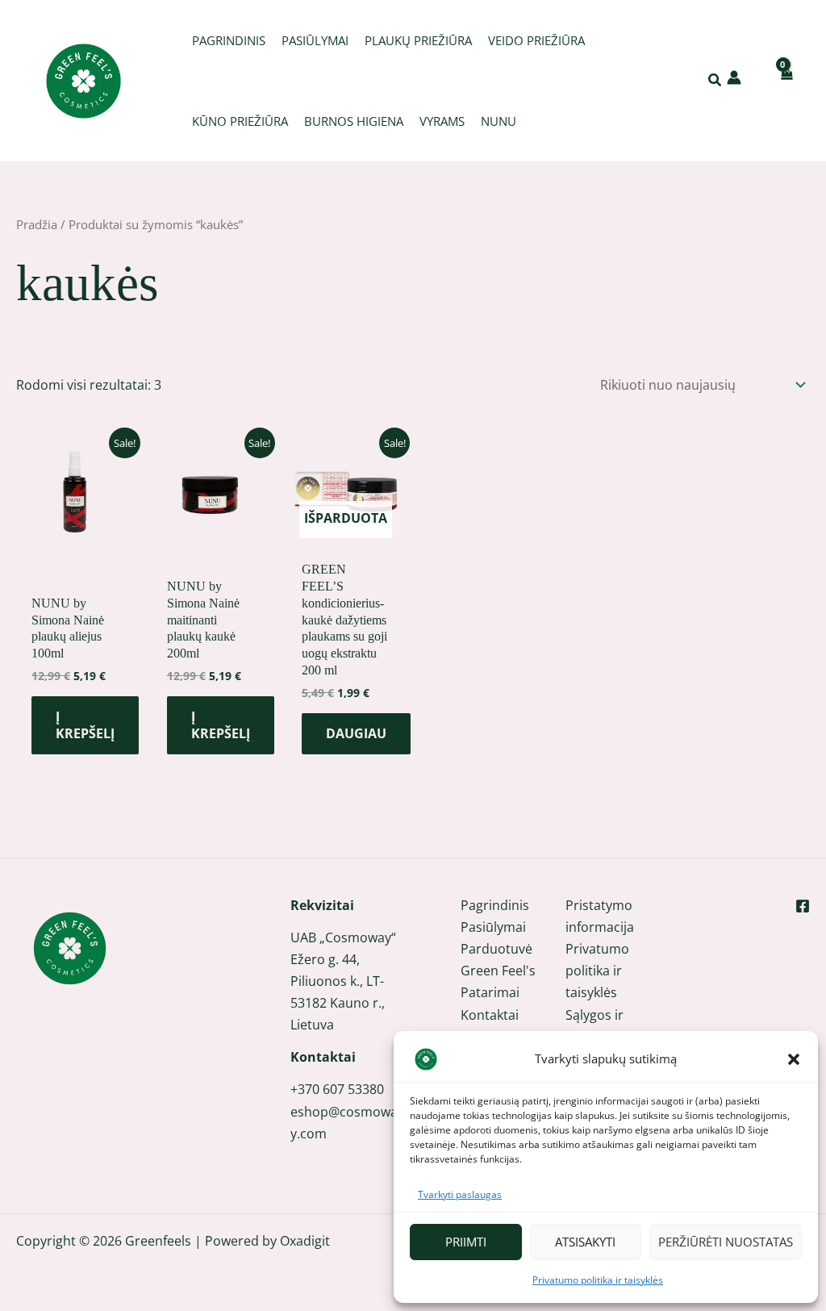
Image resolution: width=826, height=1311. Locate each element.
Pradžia (36, 224)
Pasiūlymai (493, 927)
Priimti (465, 1242)
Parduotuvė (496, 949)
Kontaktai (490, 1015)
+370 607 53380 (337, 1089)
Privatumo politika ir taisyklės (597, 1280)
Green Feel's (498, 970)
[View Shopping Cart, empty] (786, 80)
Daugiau (356, 733)
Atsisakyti (585, 1242)
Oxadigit (305, 1241)
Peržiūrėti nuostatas (725, 1242)
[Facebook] (802, 906)
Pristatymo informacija (599, 916)
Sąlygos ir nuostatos (596, 1026)
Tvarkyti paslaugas (460, 1194)
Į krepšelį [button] (85, 725)
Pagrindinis (495, 905)
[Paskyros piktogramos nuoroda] (734, 77)
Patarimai (490, 992)
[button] (794, 1059)
